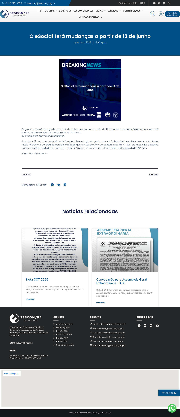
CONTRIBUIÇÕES (132, 10)
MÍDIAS (99, 10)
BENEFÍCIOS (65, 10)
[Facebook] (159, 3)
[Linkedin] (164, 3)
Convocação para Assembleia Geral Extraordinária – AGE (121, 281)
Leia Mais (30, 299)
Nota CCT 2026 (37, 279)
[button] (152, 13)
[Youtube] (154, 3)
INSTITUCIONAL (46, 10)
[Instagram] (169, 3)
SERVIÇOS (113, 10)
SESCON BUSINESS (84, 10)
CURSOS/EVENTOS (89, 17)
